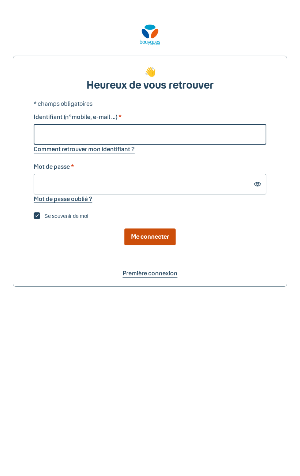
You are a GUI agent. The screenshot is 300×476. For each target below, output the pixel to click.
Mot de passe (54, 166)
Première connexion (150, 272)
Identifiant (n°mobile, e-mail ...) (77, 116)
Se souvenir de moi (66, 216)
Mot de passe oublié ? (63, 198)
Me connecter (150, 236)
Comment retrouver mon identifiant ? (84, 148)
